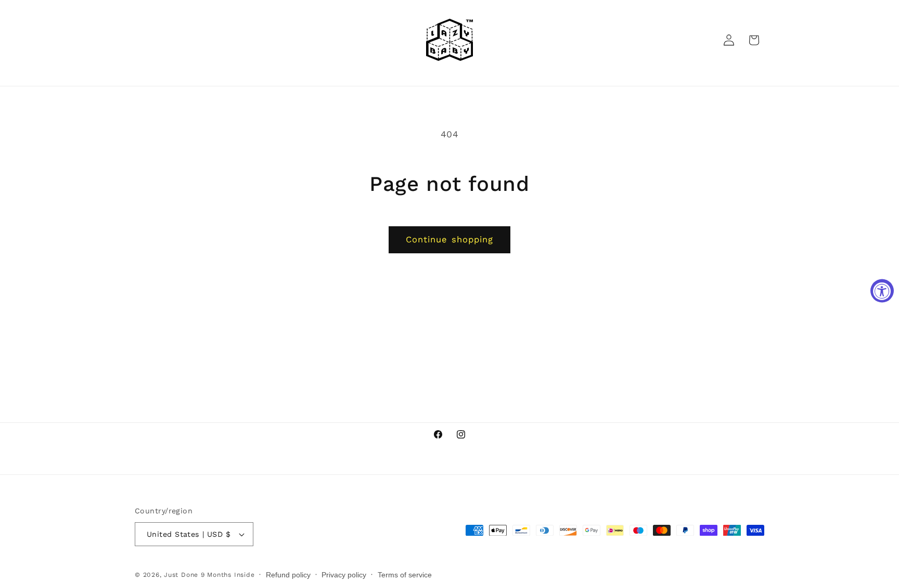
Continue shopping (450, 239)
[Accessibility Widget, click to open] (882, 290)
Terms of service (405, 575)
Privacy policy (344, 575)
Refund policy (288, 575)
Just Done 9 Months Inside (209, 574)
